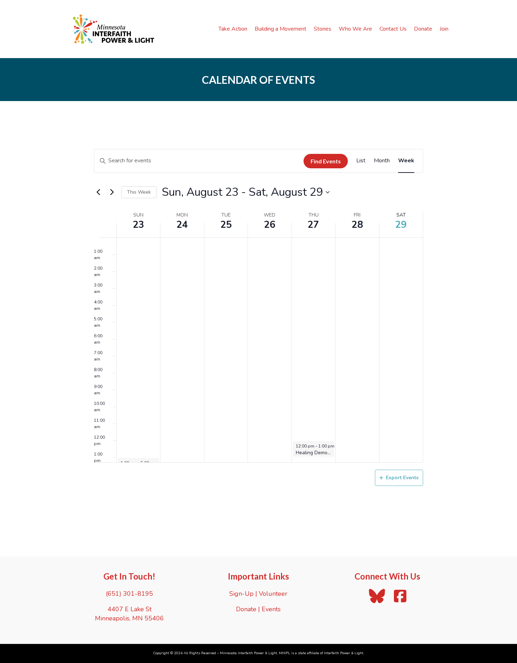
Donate (423, 29)
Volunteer (273, 593)
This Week (139, 192)
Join (444, 29)
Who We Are (355, 29)
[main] (258, 328)
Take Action (232, 29)
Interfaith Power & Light (343, 653)
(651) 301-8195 (129, 593)
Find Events (326, 161)
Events (271, 609)
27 (313, 224)
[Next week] (112, 192)
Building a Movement (280, 29)
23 (138, 224)
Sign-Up (241, 593)
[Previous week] (98, 192)
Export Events (402, 477)
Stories (322, 29)
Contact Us (393, 29)
